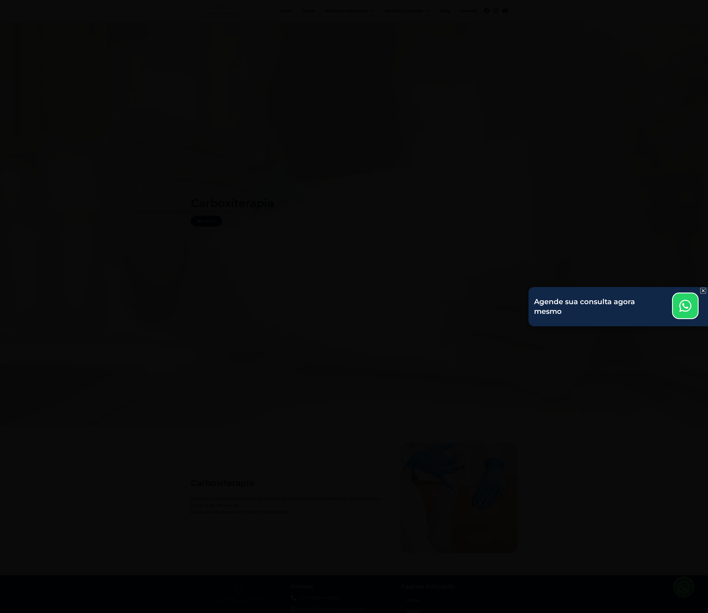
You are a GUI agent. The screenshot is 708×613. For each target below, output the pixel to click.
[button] (703, 291)
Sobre (308, 10)
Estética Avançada (404, 10)
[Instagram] (496, 11)
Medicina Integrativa (347, 10)
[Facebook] (487, 11)
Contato (469, 10)
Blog (445, 10)
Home (285, 10)
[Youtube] (505, 11)
